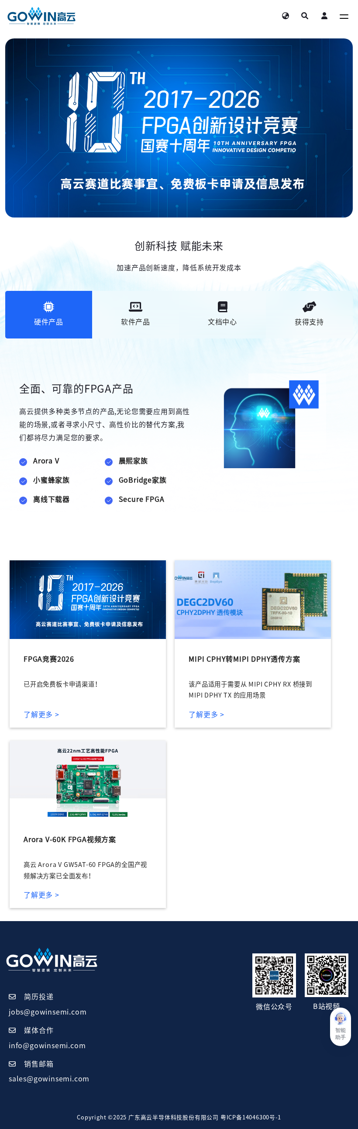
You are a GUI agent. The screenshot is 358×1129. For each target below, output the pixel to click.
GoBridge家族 (143, 479)
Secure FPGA (142, 499)
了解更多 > (41, 714)
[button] (340, 1027)
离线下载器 (51, 499)
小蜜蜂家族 (51, 479)
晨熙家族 (133, 460)
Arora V (46, 460)
